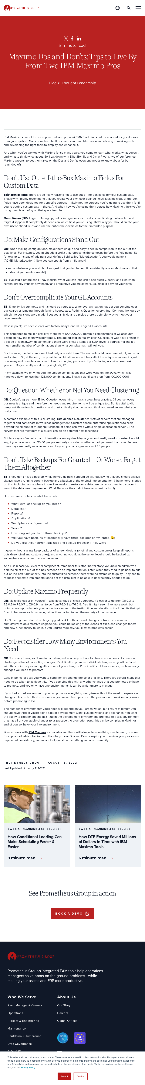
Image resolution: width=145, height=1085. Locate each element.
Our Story (64, 1005)
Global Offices (67, 1021)
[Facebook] (72, 38)
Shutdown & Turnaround (25, 1036)
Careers (62, 1013)
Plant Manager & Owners (25, 1005)
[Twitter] (66, 38)
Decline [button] (80, 1076)
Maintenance (17, 1029)
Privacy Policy (28, 1067)
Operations (15, 1013)
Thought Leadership (79, 83)
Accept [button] (64, 1076)
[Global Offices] (119, 7)
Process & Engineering (23, 1021)
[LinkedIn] (78, 38)
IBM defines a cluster (71, 419)
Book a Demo (69, 913)
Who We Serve (22, 997)
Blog (53, 83)
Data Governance (20, 1044)
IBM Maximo (37, 732)
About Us (66, 997)
